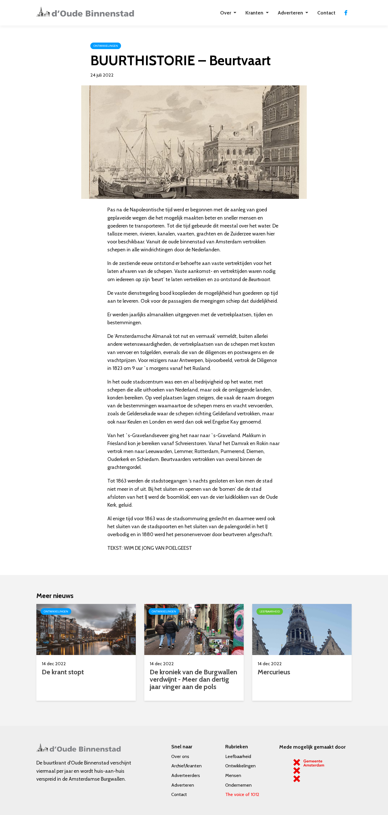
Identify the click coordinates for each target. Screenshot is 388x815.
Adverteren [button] (291, 13)
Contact (326, 13)
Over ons (180, 756)
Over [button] (226, 13)
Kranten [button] (254, 13)
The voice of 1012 (242, 794)
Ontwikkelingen (240, 765)
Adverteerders (185, 775)
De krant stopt (63, 672)
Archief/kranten (186, 765)
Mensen (233, 775)
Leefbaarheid (238, 756)
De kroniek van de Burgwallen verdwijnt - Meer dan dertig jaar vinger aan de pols (193, 679)
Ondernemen (238, 785)
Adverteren (182, 785)
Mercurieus (274, 672)
